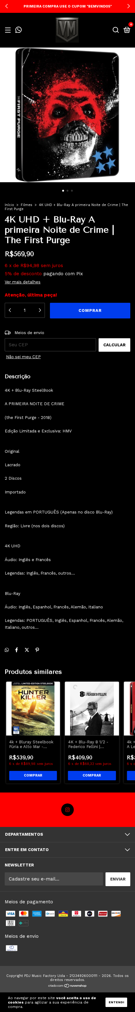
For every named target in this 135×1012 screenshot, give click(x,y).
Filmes (26, 205)
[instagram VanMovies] (67, 809)
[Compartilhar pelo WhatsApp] (7, 650)
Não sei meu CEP (23, 356)
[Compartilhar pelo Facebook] (16, 650)
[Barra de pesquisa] (116, 30)
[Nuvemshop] (67, 986)
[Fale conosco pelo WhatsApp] (18, 30)
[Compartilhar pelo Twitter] (26, 650)
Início (9, 205)
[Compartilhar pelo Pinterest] (37, 650)
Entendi (116, 1002)
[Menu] (9, 30)
